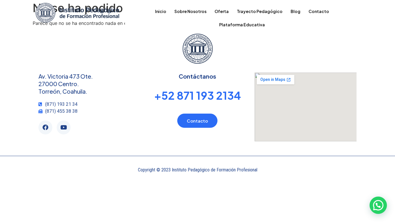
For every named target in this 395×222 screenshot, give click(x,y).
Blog (295, 11)
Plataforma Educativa (242, 24)
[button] (378, 205)
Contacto (319, 11)
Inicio (160, 11)
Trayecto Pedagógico (260, 11)
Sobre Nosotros (190, 11)
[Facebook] (45, 127)
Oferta (222, 11)
